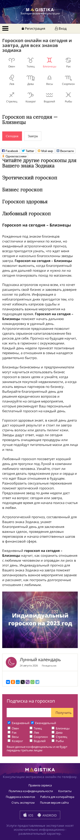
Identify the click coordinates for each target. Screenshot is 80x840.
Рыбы (68, 101)
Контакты (65, 791)
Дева (30, 84)
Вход (62, 28)
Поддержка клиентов (20, 797)
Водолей (49, 101)
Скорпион (68, 84)
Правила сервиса (40, 785)
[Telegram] (37, 682)
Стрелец (11, 101)
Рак (68, 66)
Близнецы (49, 66)
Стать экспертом (23, 803)
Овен (11, 66)
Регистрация (34, 28)
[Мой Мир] (18, 682)
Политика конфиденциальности (31, 791)
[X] (23, 682)
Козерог (31, 101)
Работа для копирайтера (57, 797)
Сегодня (12, 136)
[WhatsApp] (32, 682)
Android (49, 815)
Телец (31, 66)
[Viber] (28, 682)
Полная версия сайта (54, 803)
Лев (11, 84)
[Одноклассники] (13, 682)
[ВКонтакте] (8, 682)
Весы (49, 84)
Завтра (33, 136)
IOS (30, 815)
